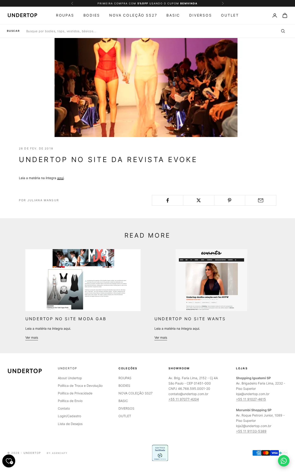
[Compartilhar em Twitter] (198, 200)
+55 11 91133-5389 (251, 431)
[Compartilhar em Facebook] (167, 200)
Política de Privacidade (75, 393)
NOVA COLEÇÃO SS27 (133, 15)
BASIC (173, 15)
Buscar (13, 31)
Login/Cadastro (69, 416)
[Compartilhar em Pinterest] (229, 200)
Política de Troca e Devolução (80, 386)
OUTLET (230, 15)
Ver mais (31, 337)
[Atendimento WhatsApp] (283, 460)
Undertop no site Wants (190, 318)
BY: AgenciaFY (57, 453)
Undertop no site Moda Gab (65, 318)
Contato (64, 408)
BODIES (91, 15)
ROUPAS (65, 15)
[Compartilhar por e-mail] (260, 200)
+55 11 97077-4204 (183, 399)
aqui (60, 178)
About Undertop (70, 378)
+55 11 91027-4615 (251, 399)
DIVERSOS (200, 15)
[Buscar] (282, 31)
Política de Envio (70, 401)
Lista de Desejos (70, 424)
